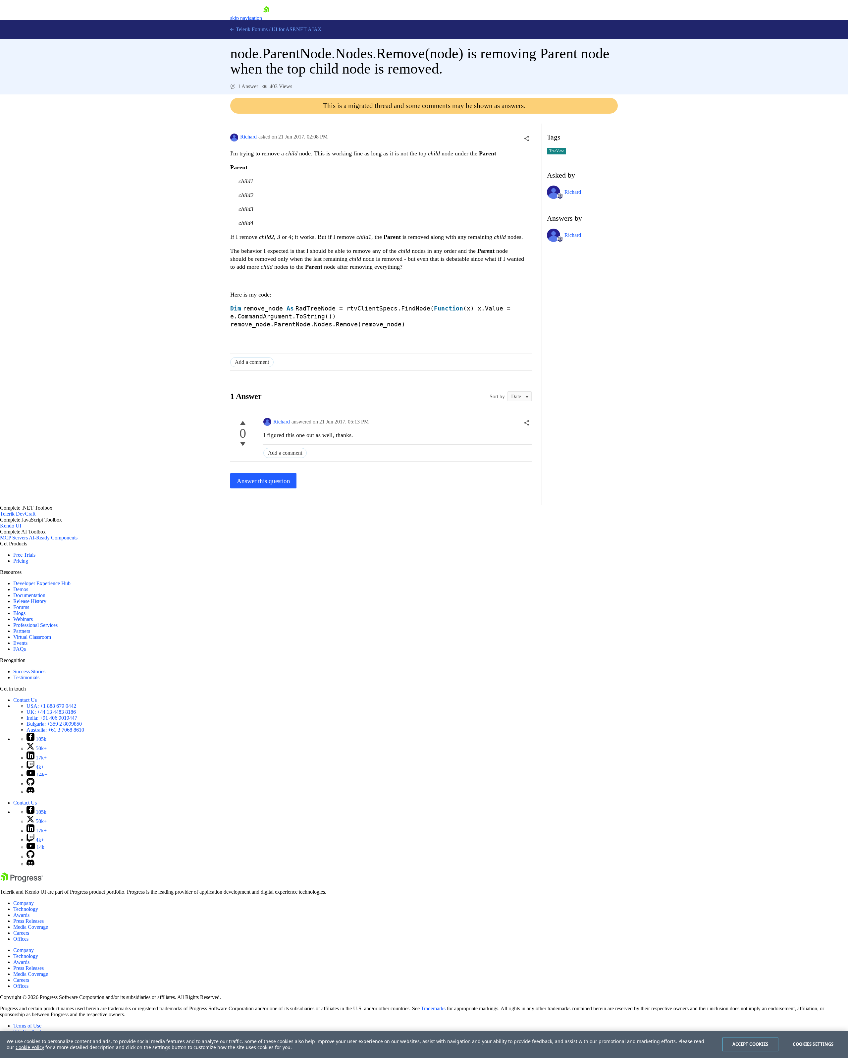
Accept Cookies (750, 1044)
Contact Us (25, 700)
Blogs (19, 613)
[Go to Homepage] (266, 18)
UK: (51, 712)
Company (23, 903)
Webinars (23, 619)
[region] (424, 1044)
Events (20, 643)
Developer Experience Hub (42, 583)
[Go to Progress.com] (21, 880)
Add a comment (252, 362)
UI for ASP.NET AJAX (297, 29)
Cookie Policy (30, 1047)
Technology (25, 909)
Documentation (29, 595)
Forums (21, 607)
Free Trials (24, 555)
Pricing (20, 561)
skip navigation (246, 18)
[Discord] (30, 791)
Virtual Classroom (32, 637)
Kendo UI (10, 526)
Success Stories (29, 671)
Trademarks (433, 1008)
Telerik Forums (251, 29)
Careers (21, 933)
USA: (51, 706)
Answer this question (263, 480)
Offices (20, 939)
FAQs (19, 649)
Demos (20, 589)
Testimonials (26, 677)
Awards (21, 915)
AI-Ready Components (53, 537)
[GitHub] (30, 784)
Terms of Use (27, 1026)
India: (51, 718)
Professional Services (35, 625)
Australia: (55, 730)
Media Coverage (30, 927)
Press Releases (28, 921)
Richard (248, 136)
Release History (29, 601)
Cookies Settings (813, 1044)
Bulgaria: (54, 724)
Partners (21, 631)
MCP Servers (14, 537)
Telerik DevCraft (17, 514)
